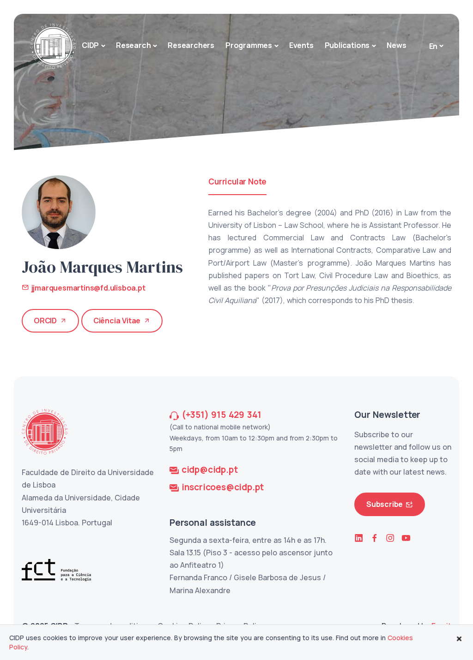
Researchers (191, 45)
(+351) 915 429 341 (221, 415)
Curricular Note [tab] (237, 181)
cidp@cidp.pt (210, 470)
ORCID (45, 320)
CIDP (90, 45)
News (396, 45)
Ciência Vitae (116, 320)
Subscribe (384, 504)
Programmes (248, 45)
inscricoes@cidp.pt (223, 487)
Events (301, 45)
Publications (347, 45)
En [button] (433, 46)
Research (133, 45)
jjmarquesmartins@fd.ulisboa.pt (87, 288)
